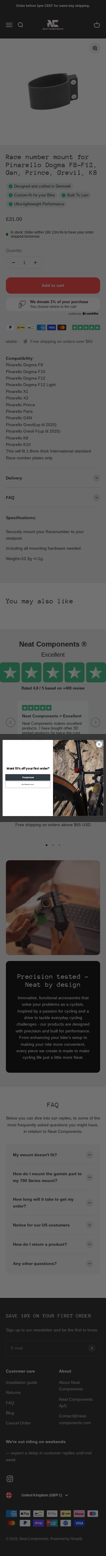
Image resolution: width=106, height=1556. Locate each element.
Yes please (28, 777)
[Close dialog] (99, 744)
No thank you (28, 784)
